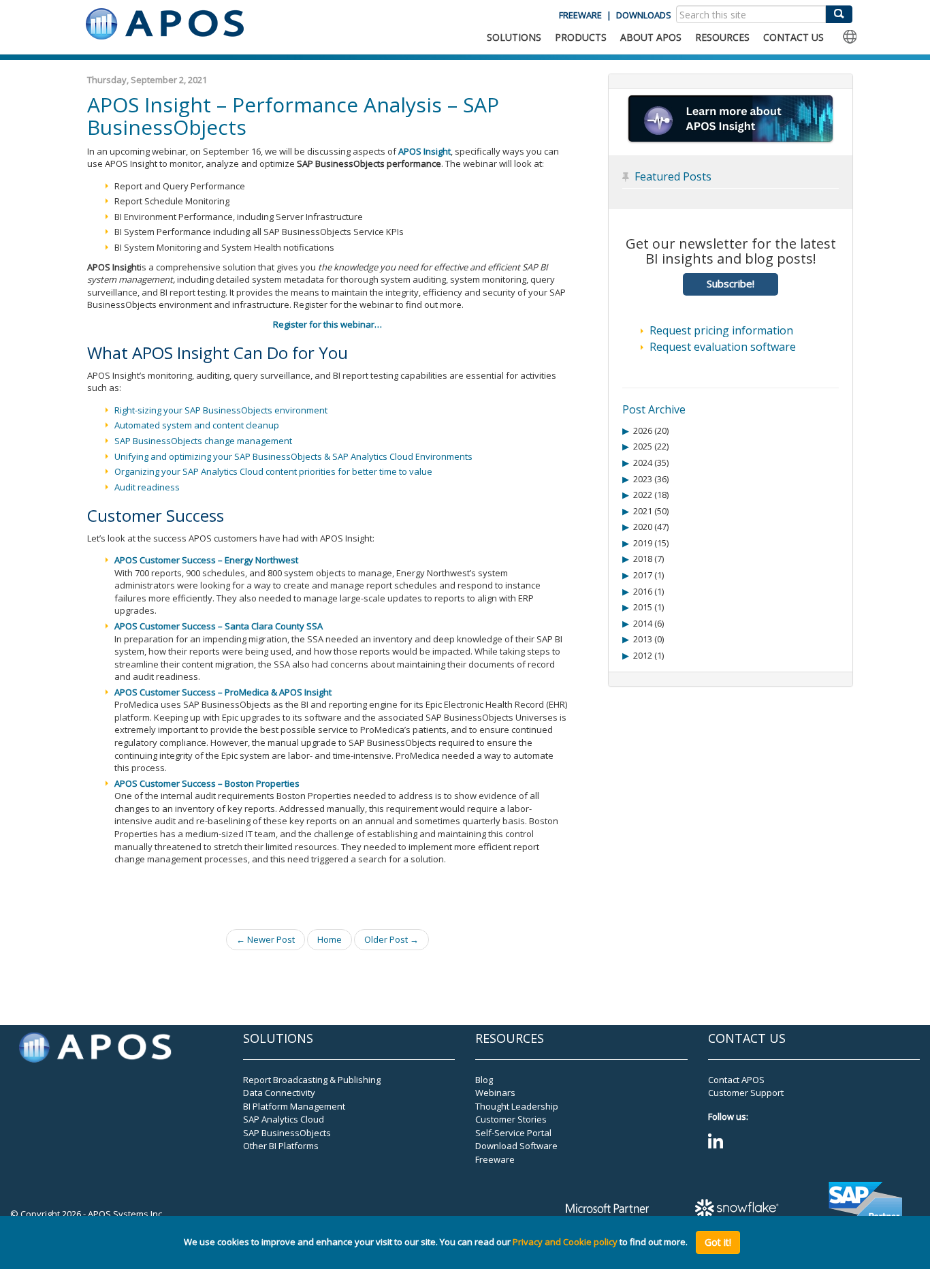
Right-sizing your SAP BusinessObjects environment (220, 410)
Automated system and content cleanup (196, 425)
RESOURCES (722, 37)
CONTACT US (793, 37)
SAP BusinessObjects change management (203, 441)
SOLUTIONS (514, 37)
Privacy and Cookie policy (565, 1242)
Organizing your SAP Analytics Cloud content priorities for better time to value (273, 471)
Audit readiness (147, 487)
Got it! (718, 1242)
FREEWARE (580, 15)
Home (329, 939)
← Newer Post (265, 939)
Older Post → (391, 939)
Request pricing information (721, 330)
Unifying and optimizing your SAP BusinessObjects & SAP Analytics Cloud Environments (293, 456)
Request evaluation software (723, 346)
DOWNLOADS (643, 15)
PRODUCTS (581, 37)
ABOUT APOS (651, 37)
